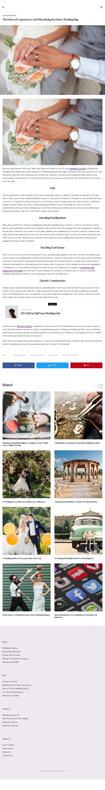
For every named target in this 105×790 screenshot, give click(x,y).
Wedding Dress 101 (11, 715)
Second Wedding (9, 15)
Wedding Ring (53, 355)
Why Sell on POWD (11, 696)
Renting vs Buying (10, 726)
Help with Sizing (10, 722)
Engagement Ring (20, 355)
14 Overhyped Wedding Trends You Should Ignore (73, 558)
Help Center (8, 749)
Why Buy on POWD (11, 662)
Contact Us (7, 756)
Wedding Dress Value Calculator (17, 685)
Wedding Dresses (10, 648)
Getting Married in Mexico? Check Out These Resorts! (75, 502)
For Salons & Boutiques (13, 692)
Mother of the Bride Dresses (15, 659)
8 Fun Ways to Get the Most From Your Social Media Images (26, 615)
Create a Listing (10, 681)
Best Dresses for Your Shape (15, 719)
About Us (7, 752)
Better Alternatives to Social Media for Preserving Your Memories (75, 616)
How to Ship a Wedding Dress (16, 689)
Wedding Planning (37, 355)
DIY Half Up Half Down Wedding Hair (40, 313)
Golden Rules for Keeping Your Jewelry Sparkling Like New (77, 443)
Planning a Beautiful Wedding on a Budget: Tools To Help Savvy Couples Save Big (25, 444)
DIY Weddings (26, 310)
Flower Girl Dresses (11, 655)
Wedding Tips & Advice (70, 355)
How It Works (8, 745)
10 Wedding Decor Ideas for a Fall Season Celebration (24, 502)
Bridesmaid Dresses (11, 652)
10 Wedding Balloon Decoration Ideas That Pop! (22, 558)
